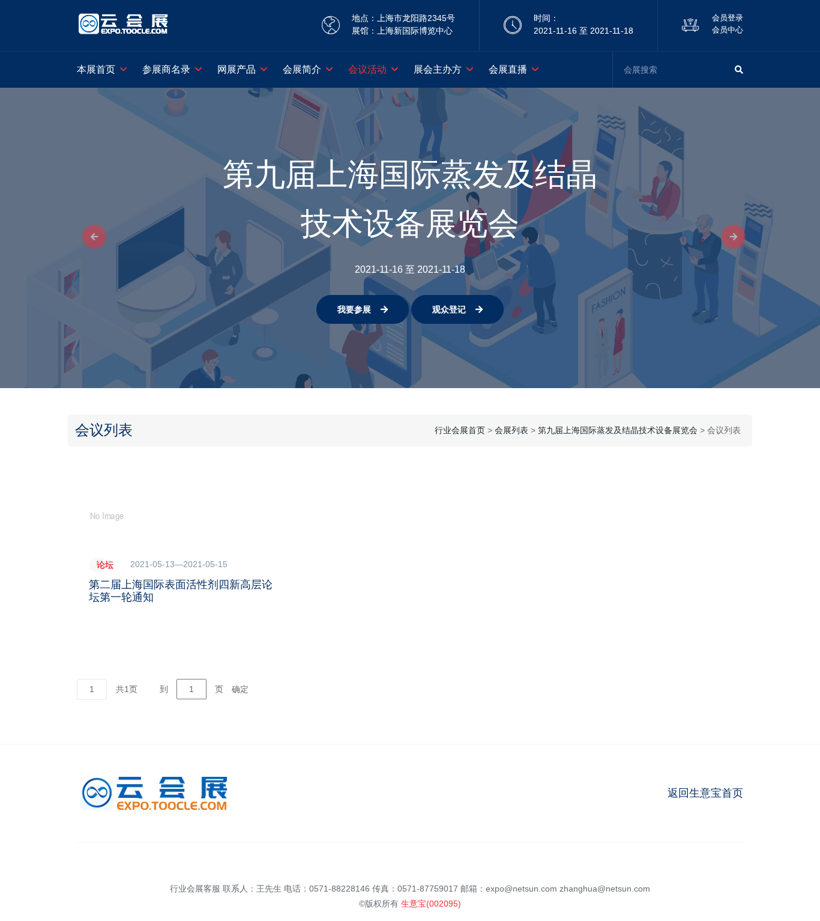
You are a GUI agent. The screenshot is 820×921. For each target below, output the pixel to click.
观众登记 (449, 309)
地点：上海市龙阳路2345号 (403, 18)
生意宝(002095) (431, 903)
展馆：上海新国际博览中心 (402, 30)
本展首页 (96, 69)
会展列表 (511, 430)
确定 (240, 689)
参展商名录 (166, 69)
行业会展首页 (460, 430)
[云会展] (123, 25)
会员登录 (727, 17)
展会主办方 (438, 69)
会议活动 (367, 69)
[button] (90, 238)
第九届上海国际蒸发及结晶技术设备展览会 (618, 430)
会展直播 (508, 69)
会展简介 (302, 69)
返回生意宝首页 (705, 793)
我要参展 (354, 309)
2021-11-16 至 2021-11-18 (583, 30)
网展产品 (236, 69)
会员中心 (727, 29)
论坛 (105, 565)
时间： (546, 18)
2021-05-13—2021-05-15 (179, 564)
